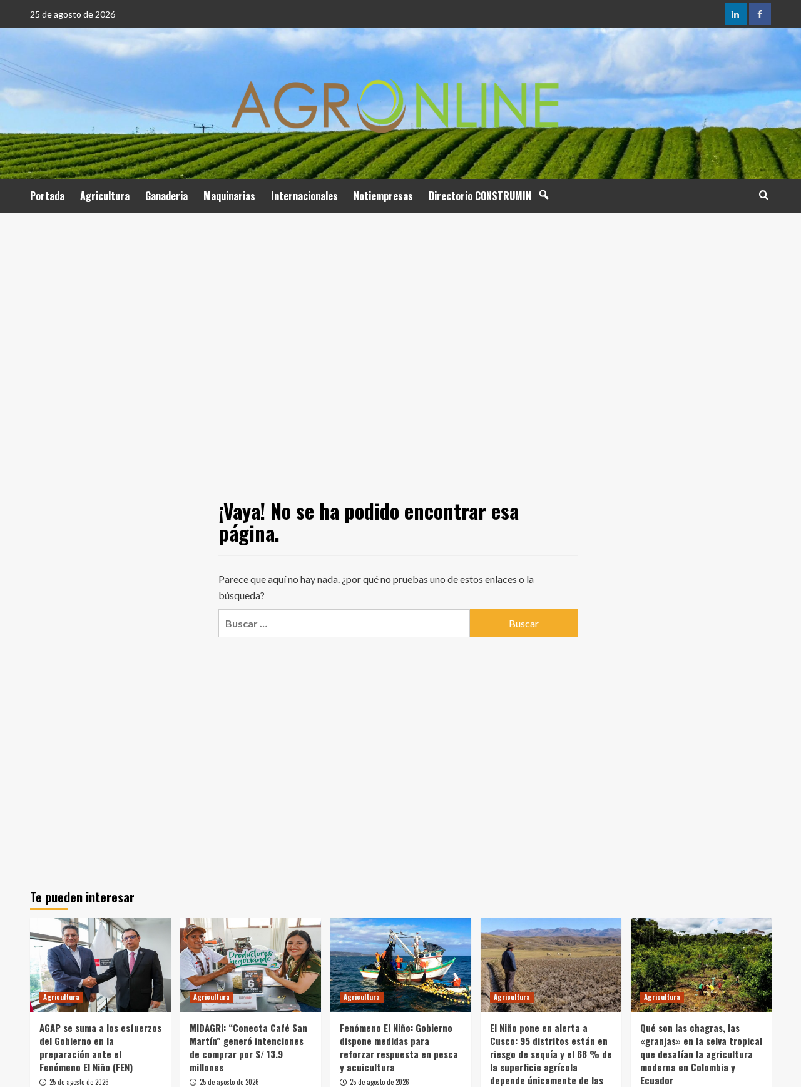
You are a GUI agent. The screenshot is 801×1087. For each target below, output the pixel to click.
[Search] (764, 195)
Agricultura (105, 195)
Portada (47, 195)
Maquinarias (229, 195)
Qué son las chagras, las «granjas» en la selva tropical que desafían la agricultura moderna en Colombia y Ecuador (701, 1054)
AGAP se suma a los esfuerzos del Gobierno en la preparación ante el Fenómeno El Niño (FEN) (100, 1047)
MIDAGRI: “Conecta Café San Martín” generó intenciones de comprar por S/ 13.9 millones (248, 1047)
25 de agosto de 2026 (79, 1082)
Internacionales (304, 195)
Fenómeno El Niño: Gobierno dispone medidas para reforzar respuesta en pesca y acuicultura (399, 1047)
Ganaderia (166, 195)
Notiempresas (383, 195)
